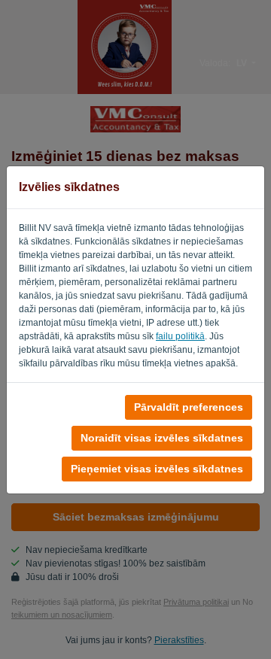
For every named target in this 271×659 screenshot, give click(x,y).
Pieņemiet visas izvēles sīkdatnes (157, 469)
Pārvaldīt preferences (188, 407)
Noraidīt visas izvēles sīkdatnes (162, 438)
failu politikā (180, 336)
